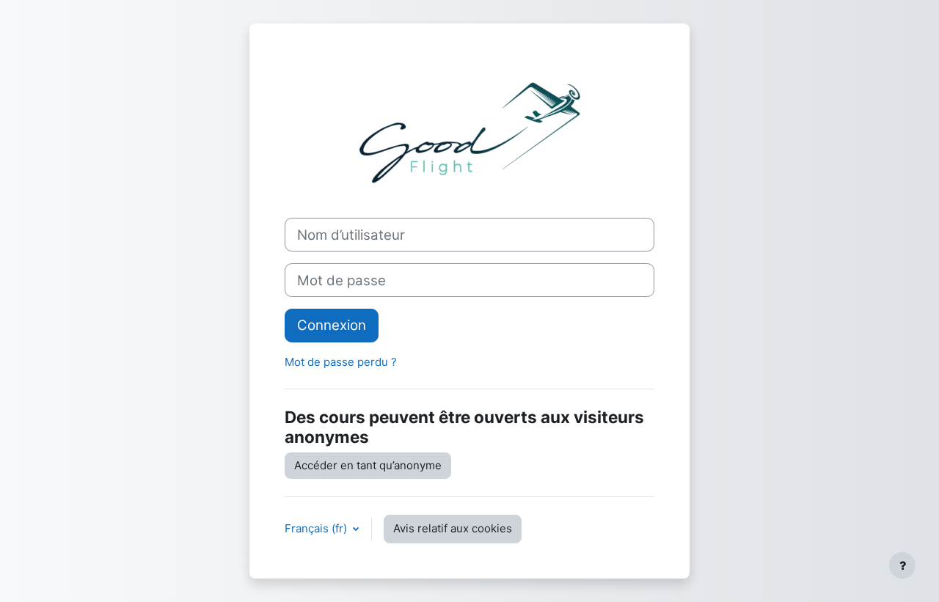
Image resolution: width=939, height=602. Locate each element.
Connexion (331, 325)
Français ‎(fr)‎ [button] (317, 528)
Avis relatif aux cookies (452, 528)
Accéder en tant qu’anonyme (368, 465)
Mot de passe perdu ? (341, 362)
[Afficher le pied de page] (902, 565)
